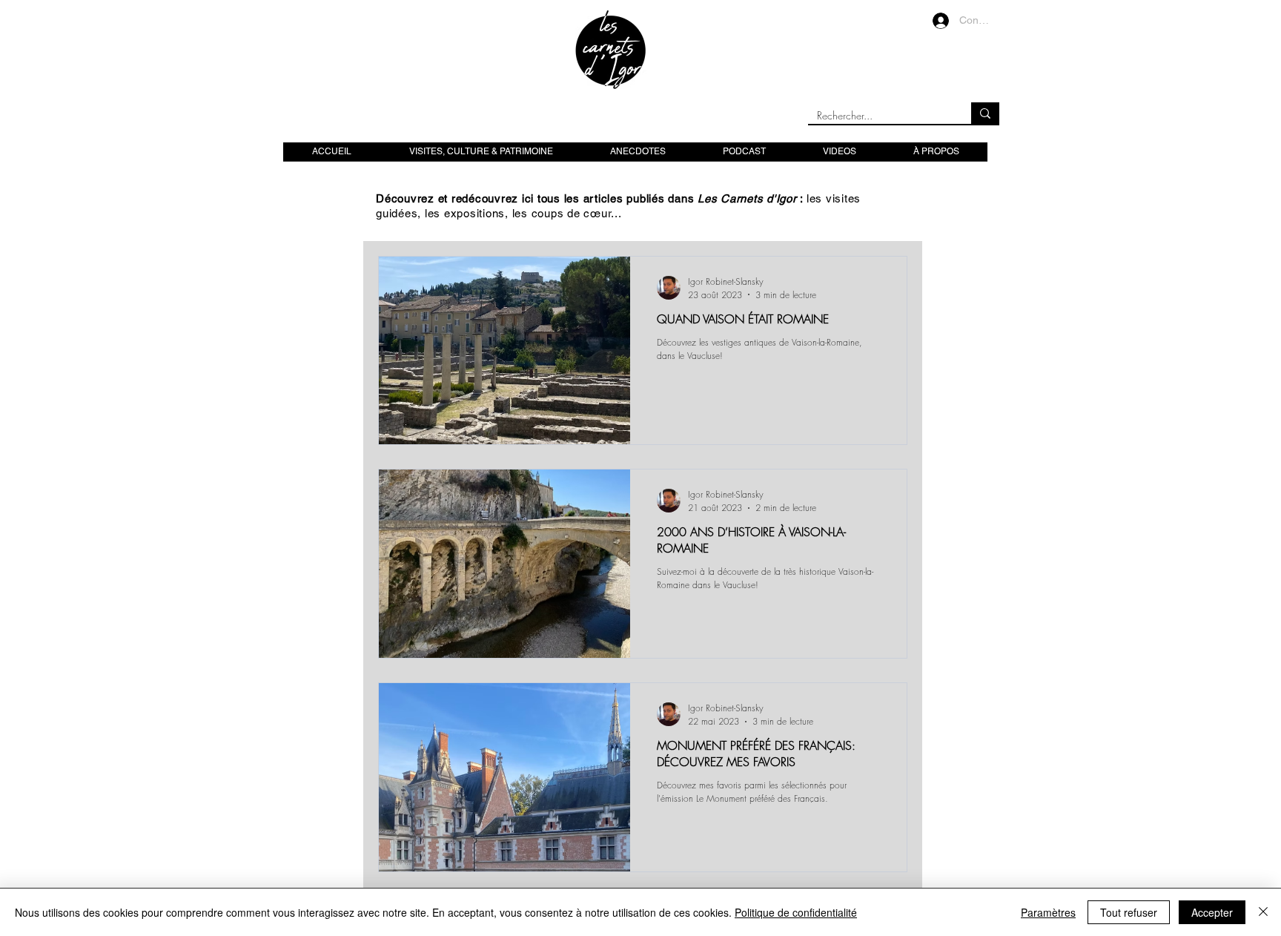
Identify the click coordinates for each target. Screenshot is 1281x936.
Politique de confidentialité (796, 912)
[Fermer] (1263, 912)
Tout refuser (1128, 912)
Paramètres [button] (1048, 912)
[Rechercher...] (985, 113)
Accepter (1212, 912)
